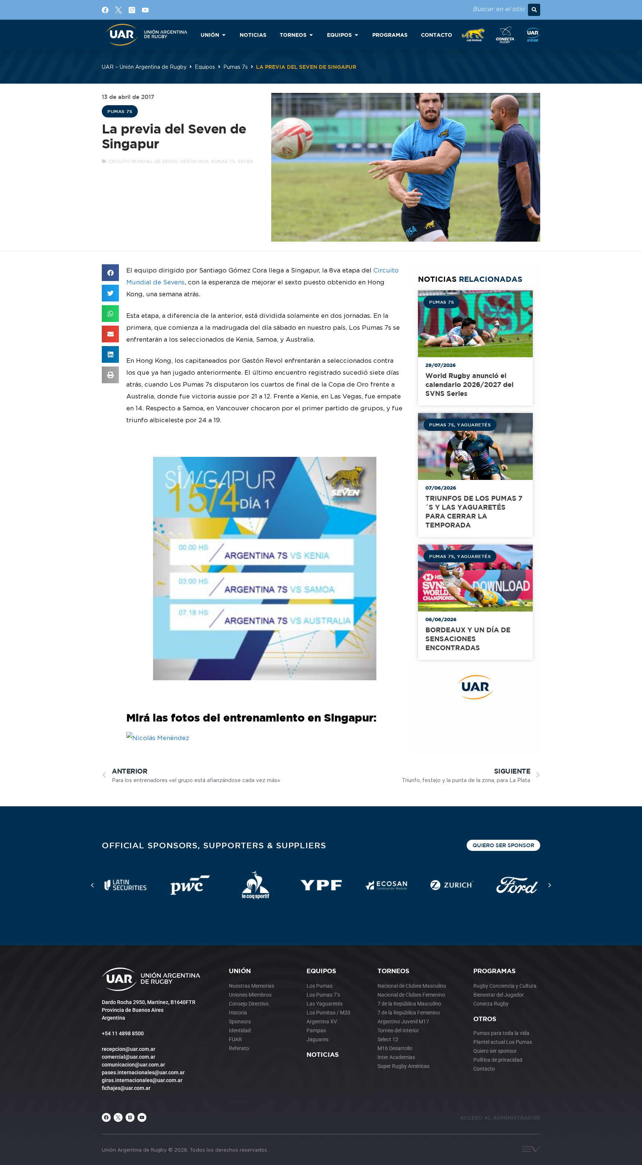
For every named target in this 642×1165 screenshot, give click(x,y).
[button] (534, 10)
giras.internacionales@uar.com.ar (142, 1080)
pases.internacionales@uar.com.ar (143, 1072)
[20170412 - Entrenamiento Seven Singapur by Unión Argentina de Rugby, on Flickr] (157, 738)
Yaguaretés (474, 424)
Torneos (393, 970)
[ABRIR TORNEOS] (311, 35)
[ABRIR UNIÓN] (223, 35)
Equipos (205, 67)
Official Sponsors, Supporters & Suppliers (214, 845)
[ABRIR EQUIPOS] (356, 35)
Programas (494, 970)
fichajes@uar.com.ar (126, 1088)
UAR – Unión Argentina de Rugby (144, 67)
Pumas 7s (235, 67)
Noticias (323, 1054)
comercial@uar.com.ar (128, 1057)
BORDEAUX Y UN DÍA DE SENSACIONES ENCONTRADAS (467, 639)
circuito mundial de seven (143, 161)
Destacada (194, 161)
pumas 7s (223, 161)
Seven (245, 161)
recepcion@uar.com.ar (128, 1049)
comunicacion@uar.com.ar (133, 1065)
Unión (240, 970)
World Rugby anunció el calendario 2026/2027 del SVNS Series (469, 384)
